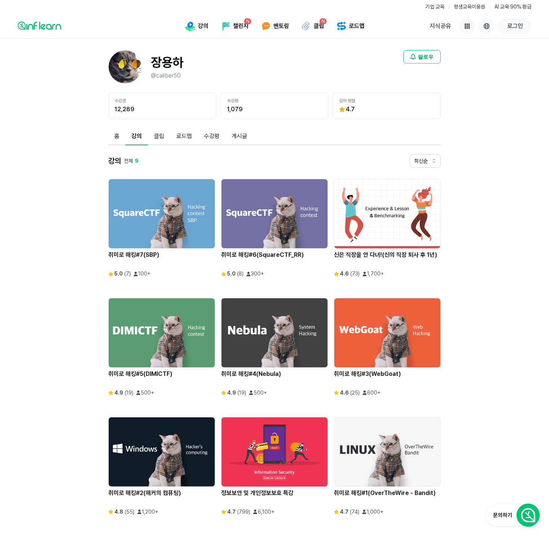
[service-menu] (467, 26)
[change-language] (486, 26)
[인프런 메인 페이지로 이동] (39, 25)
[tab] (116, 136)
